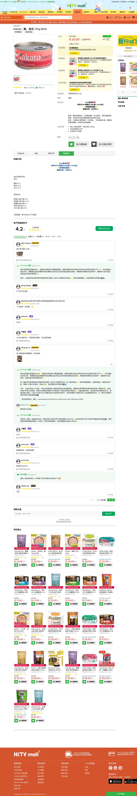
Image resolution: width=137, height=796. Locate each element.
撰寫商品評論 (105, 228)
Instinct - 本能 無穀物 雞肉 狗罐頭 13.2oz (72, 630)
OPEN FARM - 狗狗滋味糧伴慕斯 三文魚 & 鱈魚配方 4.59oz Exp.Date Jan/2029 (106, 554)
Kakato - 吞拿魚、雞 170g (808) (38, 552)
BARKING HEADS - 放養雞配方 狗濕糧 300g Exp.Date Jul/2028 (106, 593)
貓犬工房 (45, 22)
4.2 (20, 229)
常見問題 (123, 2)
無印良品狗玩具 (72, 22)
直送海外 (23, 2)
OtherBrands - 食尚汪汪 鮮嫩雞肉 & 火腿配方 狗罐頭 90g (38, 592)
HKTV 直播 (3, 2)
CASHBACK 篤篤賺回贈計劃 (48, 2)
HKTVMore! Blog (33, 2)
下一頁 (111, 500)
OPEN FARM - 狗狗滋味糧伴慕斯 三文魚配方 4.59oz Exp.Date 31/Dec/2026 (89, 671)
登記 (120, 18)
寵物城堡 (16, 26)
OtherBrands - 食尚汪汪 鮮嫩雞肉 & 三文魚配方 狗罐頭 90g (89, 593)
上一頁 (92, 500)
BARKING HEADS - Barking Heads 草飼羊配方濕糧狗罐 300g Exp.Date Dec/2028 (21, 710)
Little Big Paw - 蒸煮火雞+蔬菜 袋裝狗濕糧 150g (21, 670)
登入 (111, 18)
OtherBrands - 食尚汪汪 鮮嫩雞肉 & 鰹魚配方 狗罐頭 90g (21, 592)
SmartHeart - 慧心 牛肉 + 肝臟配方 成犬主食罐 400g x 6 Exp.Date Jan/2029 (106, 671)
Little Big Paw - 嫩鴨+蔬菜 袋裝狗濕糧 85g (21, 553)
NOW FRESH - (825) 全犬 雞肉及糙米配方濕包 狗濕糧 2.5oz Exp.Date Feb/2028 (55, 554)
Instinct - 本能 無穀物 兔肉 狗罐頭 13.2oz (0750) (38, 670)
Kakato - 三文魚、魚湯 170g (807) (21, 630)
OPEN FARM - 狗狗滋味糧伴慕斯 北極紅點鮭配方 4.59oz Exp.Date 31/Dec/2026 (89, 632)
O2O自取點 (131, 2)
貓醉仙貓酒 (62, 22)
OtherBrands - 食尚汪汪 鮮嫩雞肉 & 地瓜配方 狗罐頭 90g (106, 631)
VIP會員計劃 (115, 2)
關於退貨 (64, 773)
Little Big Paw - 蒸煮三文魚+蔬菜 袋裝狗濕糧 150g (38, 709)
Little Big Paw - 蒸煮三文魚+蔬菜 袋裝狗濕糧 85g (55, 592)
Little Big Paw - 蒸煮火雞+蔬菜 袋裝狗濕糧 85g (38, 631)
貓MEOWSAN (53, 22)
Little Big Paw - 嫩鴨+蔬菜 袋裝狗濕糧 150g (72, 670)
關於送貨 (64, 770)
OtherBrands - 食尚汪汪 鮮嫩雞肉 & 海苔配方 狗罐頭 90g (72, 592)
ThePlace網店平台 (13, 2)
